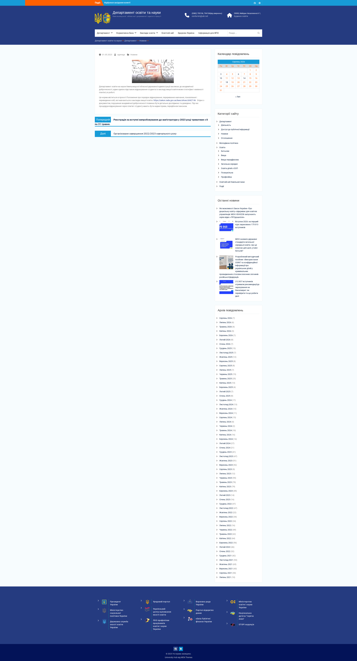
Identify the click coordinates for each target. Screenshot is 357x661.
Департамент (103, 33)
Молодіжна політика (228, 143)
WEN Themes (186, 657)
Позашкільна (227, 173)
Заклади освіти (147, 33)
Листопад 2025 (226, 353)
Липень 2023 (225, 473)
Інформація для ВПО (208, 33)
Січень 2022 (224, 551)
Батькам (225, 151)
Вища (223, 155)
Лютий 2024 (224, 443)
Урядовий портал (161, 602)
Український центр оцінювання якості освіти (162, 612)
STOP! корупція (246, 624)
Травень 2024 (225, 430)
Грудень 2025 (225, 348)
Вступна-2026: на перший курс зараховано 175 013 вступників (246, 224)
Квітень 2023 (225, 486)
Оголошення (226, 138)
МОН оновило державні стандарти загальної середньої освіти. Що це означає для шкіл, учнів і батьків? (246, 245)
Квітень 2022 (225, 538)
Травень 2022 (225, 534)
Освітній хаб (167, 33)
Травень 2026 (225, 327)
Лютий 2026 (224, 340)
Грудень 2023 (225, 452)
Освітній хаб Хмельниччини (232, 182)
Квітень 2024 (225, 435)
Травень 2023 (225, 482)
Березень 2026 (226, 335)
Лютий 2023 (224, 495)
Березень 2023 (226, 491)
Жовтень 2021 (225, 564)
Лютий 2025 (224, 391)
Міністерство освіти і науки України (245, 605)
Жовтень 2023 (225, 461)
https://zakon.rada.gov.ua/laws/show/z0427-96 (175, 100)
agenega (121, 55)
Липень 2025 (225, 370)
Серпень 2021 (225, 573)
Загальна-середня (229, 164)
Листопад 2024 (226, 404)
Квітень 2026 (225, 331)
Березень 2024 (226, 439)
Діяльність (226, 125)
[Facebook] (254, 3)
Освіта (222, 147)
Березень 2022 (226, 543)
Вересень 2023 (226, 465)
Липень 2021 (225, 577)
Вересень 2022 (226, 517)
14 (244, 78)
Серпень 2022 (225, 521)
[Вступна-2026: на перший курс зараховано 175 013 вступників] (226, 227)
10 (221, 78)
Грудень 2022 (225, 504)
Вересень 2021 (226, 569)
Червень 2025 (225, 374)
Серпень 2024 (225, 417)
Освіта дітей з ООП (229, 168)
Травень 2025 (225, 378)
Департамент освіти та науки (137, 12)
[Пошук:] (245, 33)
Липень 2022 (225, 525)
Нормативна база (125, 33)
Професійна (226, 177)
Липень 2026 (225, 322)
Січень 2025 (224, 396)
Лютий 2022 (224, 547)
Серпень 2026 (225, 318)
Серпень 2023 (225, 469)
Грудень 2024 (225, 400)
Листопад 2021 (226, 560)
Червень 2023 (225, 478)
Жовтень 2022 (225, 512)
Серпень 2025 (225, 365)
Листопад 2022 (226, 508)
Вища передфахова (230, 160)
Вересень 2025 (226, 361)
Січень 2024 (224, 448)
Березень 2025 (226, 387)
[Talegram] (259, 3)
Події (221, 186)
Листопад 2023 (226, 456)
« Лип (237, 97)
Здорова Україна (186, 33)
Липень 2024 (225, 422)
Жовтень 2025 (225, 357)
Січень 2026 (224, 344)
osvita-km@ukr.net (200, 16)
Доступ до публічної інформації (235, 129)
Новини (133, 55)
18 (227, 82)
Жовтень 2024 (225, 409)
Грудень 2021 (225, 556)
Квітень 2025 (225, 383)
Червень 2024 (225, 426)
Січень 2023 (224, 499)
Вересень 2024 (226, 413)
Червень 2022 (225, 530)
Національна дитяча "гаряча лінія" (246, 616)
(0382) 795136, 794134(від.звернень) (207, 13)
